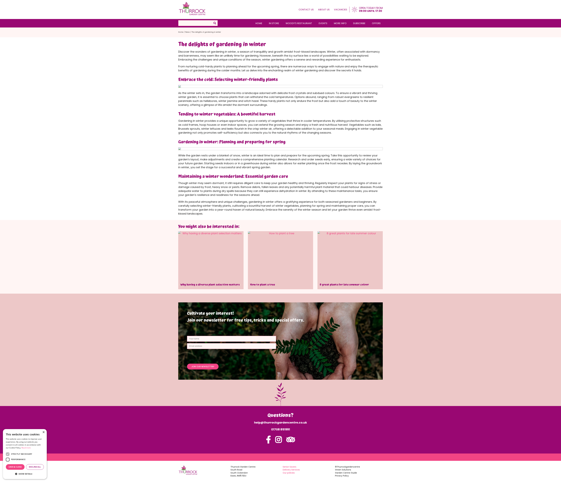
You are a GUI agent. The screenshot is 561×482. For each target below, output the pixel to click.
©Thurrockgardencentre (347, 466)
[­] (268, 441)
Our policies (289, 472)
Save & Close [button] (15, 467)
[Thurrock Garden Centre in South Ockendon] (192, 8)
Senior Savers (289, 466)
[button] (25, 474)
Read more (26, 447)
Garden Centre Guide (346, 472)
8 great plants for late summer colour (344, 285)
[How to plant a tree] (280, 255)
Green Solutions (343, 469)
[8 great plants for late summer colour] (350, 255)
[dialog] (25, 454)
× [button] (43, 432)
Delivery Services (291, 469)
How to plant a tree (262, 285)
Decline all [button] (35, 467)
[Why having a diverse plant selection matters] (211, 255)
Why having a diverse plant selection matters (210, 285)
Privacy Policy (342, 475)
